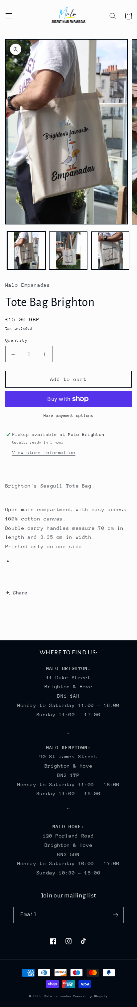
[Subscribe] (115, 915)
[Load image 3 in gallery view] (110, 250)
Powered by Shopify (90, 996)
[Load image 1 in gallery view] (26, 250)
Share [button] (20, 592)
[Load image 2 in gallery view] (68, 250)
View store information (43, 452)
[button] (8, 16)
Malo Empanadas (58, 996)
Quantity (16, 340)
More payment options (69, 415)
